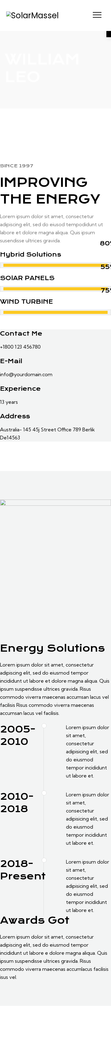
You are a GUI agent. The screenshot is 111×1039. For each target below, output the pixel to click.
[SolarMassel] (32, 15)
